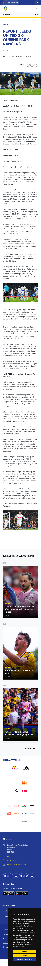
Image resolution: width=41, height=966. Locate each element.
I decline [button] (24, 955)
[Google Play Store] (21, 893)
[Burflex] (32, 783)
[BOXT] (16, 806)
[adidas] (26, 768)
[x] (32, 65)
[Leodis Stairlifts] (32, 813)
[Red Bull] (15, 768)
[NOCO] (9, 806)
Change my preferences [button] (24, 959)
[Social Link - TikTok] (21, 875)
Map (8, 856)
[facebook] (28, 65)
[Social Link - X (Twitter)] (10, 875)
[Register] (36, 2)
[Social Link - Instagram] (16, 875)
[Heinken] (24, 806)
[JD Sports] (16, 790)
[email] (36, 65)
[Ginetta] (16, 813)
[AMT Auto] (24, 790)
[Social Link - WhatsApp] (32, 875)
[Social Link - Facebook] (5, 875)
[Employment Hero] (16, 821)
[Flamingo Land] (24, 783)
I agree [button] (24, 951)
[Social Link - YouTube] (26, 875)
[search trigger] (32, 8)
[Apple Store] (8, 893)
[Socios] (32, 806)
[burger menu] (36, 8)
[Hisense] (9, 783)
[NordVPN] (24, 813)
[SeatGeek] (9, 813)
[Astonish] (16, 783)
